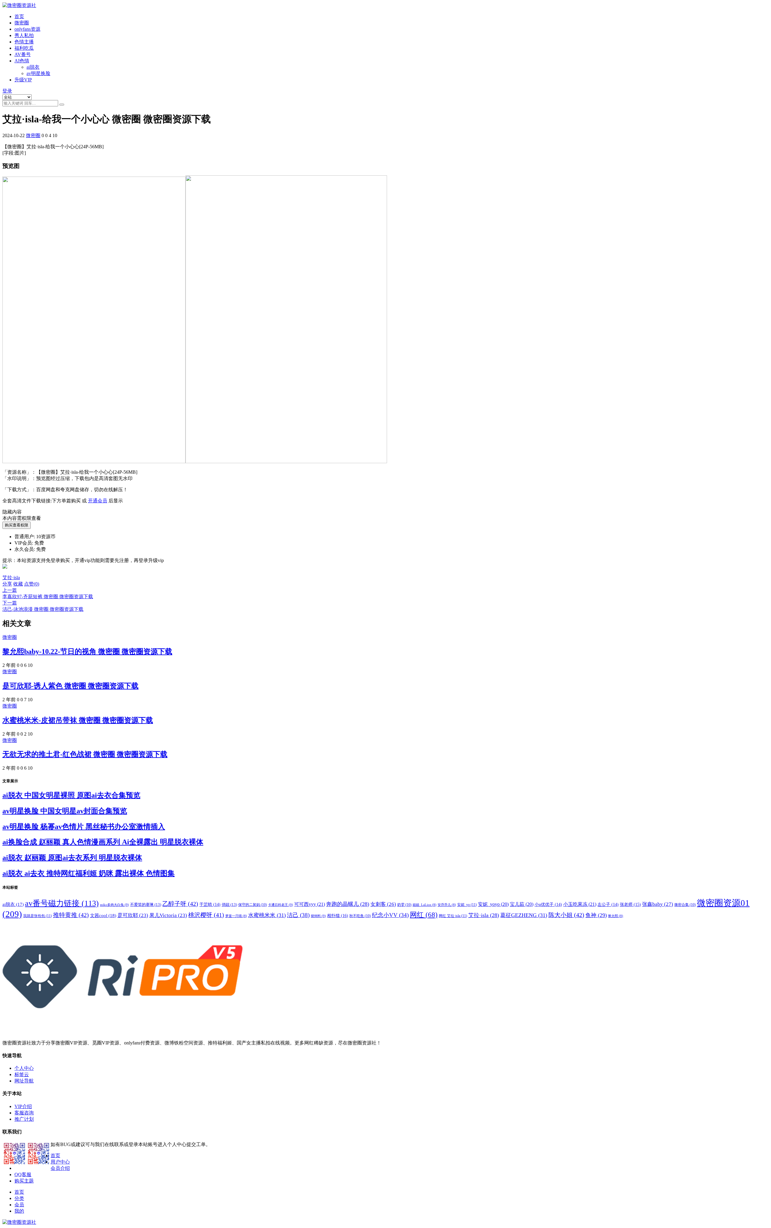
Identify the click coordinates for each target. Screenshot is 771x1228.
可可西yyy (309, 904)
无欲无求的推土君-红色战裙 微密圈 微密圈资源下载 (84, 754)
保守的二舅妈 (252, 905)
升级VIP (23, 79)
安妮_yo (467, 905)
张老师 (630, 904)
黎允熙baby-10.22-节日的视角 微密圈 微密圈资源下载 (87, 651)
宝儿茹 (521, 904)
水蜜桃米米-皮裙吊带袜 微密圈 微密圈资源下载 (77, 720)
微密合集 (685, 905)
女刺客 (383, 904)
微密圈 (21, 22)
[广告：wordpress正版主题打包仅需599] (4, 571)
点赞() (31, 583)
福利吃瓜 (24, 48)
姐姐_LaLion (424, 904)
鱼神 (596, 915)
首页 (19, 16)
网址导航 (24, 1080)
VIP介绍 (23, 1106)
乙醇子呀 (180, 903)
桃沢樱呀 (206, 915)
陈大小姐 (566, 915)
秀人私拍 (24, 35)
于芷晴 (209, 904)
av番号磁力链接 (62, 903)
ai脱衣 (33, 67)
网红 (424, 915)
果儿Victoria (168, 915)
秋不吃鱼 (360, 916)
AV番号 (22, 54)
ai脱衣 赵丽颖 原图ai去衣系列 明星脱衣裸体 (72, 858)
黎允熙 (615, 916)
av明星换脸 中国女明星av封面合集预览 (64, 811)
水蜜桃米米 (267, 915)
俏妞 (229, 904)
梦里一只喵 (236, 916)
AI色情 (21, 60)
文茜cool (103, 915)
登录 (7, 90)
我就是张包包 (37, 916)
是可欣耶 (132, 915)
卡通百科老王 (280, 904)
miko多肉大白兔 (114, 904)
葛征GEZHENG (523, 915)
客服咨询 (24, 1112)
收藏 (18, 583)
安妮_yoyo (493, 904)
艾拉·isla (11, 577)
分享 (7, 583)
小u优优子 (548, 904)
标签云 (21, 1074)
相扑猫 (337, 915)
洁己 (298, 915)
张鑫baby (657, 904)
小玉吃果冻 (579, 904)
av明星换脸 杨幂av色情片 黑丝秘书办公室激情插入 (83, 827)
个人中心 (24, 1068)
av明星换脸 (38, 73)
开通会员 (97, 500)
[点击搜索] (61, 104)
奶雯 (404, 905)
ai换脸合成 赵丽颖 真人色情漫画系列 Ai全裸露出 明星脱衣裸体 (102, 842)
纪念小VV (390, 915)
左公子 (608, 904)
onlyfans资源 (27, 29)
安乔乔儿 (447, 904)
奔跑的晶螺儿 (347, 904)
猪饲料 (318, 916)
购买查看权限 (16, 525)
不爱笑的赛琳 (145, 904)
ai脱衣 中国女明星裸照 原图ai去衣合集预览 (71, 795)
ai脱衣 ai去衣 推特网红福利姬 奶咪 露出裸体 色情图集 (88, 873)
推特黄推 (71, 915)
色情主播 (24, 41)
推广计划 (24, 1119)
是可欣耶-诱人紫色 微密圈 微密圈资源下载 (70, 686)
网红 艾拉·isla (453, 916)
